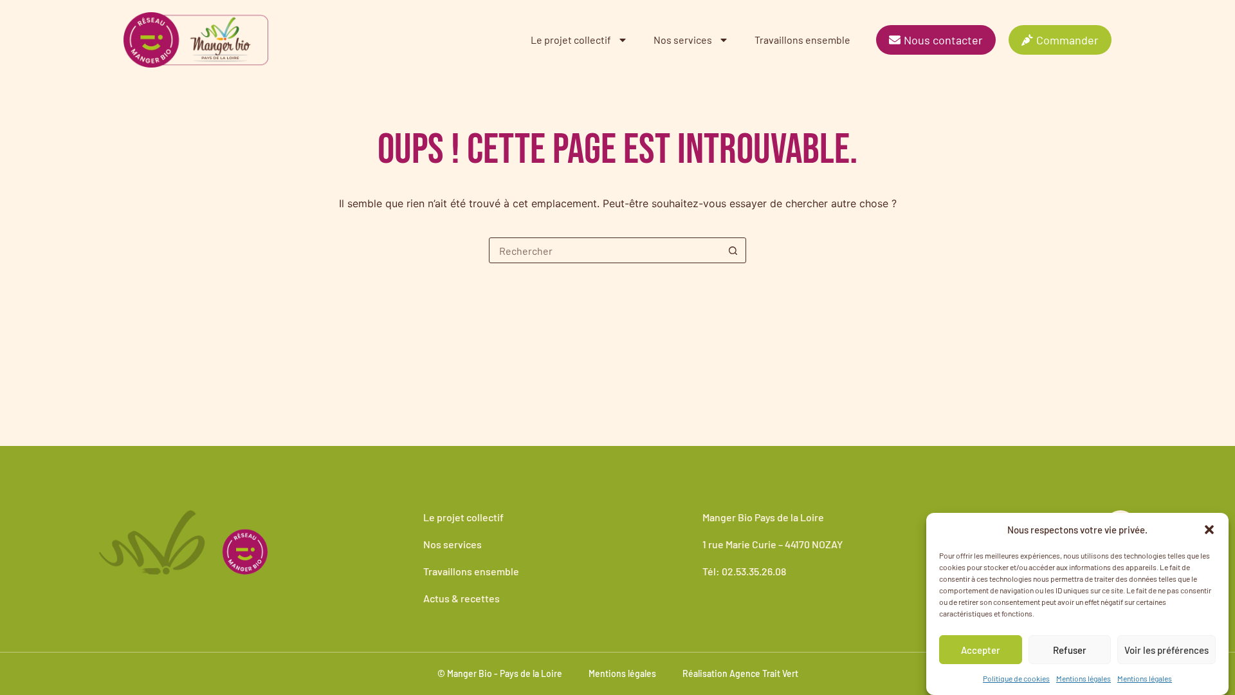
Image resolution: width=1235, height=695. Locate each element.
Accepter (980, 650)
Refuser (1069, 650)
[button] (1209, 529)
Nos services (683, 39)
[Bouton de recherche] (733, 250)
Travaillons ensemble (802, 39)
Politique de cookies (1016, 678)
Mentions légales (1083, 678)
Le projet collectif (571, 39)
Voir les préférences (1166, 650)
